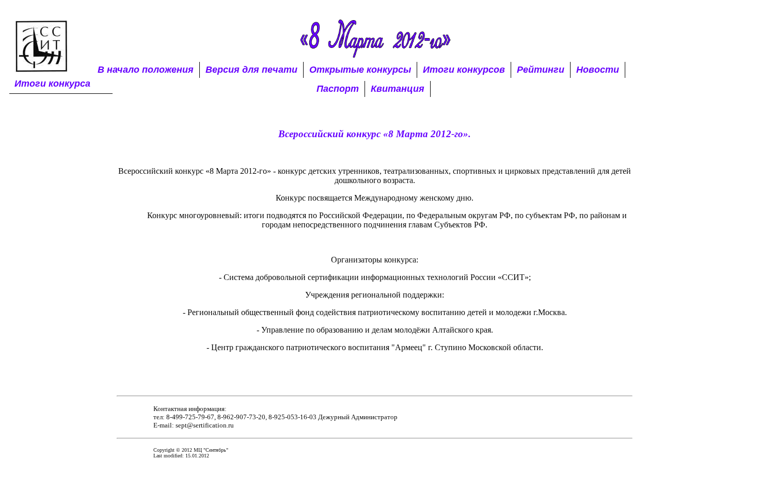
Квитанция (397, 89)
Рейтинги (540, 69)
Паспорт (338, 89)
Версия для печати (251, 69)
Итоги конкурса (52, 83)
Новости (597, 69)
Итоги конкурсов (464, 69)
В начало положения (146, 69)
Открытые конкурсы (360, 69)
